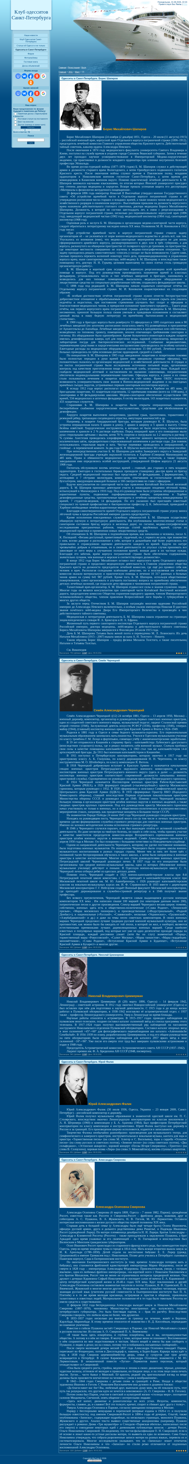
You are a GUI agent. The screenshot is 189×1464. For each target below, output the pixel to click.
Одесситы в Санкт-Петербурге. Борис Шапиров (89, 78)
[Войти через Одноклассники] (31, 82)
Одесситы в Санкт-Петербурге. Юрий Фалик (87, 1061)
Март (77, 72)
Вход (83, 67)
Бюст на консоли (25, 122)
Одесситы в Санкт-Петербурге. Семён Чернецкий (90, 660)
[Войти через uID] (18, 76)
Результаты (18, 130)
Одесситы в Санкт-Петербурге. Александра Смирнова (93, 1159)
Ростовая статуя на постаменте (33, 119)
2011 (70, 72)
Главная (62, 67)
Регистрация (74, 67)
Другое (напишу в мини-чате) (31, 125)
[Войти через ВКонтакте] (24, 76)
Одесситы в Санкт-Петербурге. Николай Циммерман (92, 954)
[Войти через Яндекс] (37, 76)
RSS (185, 4)
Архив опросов (33, 130)
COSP (84, 653)
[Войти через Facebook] (30, 76)
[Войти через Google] (43, 76)
